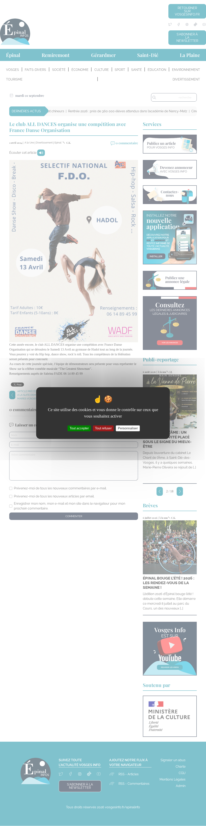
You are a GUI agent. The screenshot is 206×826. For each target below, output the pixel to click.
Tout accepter (79, 428)
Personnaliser (128, 428)
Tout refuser (103, 428)
